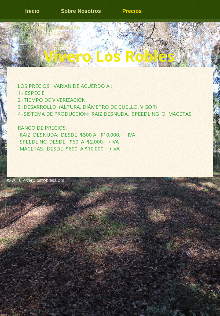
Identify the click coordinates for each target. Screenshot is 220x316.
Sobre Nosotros (81, 11)
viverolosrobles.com (43, 180)
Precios (132, 11)
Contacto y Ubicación (52, 28)
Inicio (32, 11)
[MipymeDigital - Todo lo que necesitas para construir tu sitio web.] (168, 178)
